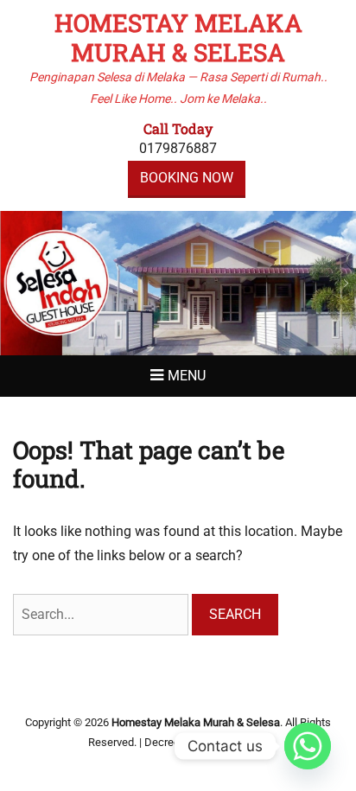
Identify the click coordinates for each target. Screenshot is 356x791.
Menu (187, 375)
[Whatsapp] (307, 746)
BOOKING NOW (186, 177)
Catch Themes (232, 742)
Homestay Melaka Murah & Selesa (178, 37)
